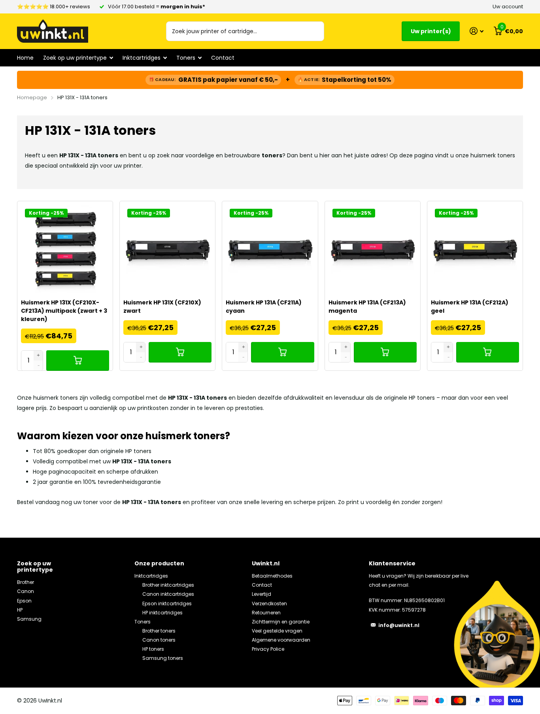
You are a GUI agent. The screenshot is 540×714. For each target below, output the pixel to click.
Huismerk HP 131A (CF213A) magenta (367, 306)
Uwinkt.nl (265, 563)
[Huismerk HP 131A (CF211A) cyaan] (270, 249)
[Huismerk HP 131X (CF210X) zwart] (167, 249)
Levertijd (261, 594)
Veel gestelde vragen (277, 630)
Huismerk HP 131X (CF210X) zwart (162, 306)
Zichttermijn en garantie (281, 621)
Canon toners (159, 640)
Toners (142, 621)
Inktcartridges (151, 575)
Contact (222, 58)
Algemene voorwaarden (281, 640)
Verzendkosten (269, 603)
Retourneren (266, 612)
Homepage (32, 97)
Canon (25, 591)
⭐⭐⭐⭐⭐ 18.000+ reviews (53, 6)
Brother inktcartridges (168, 585)
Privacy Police (268, 649)
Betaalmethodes (272, 575)
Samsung (29, 619)
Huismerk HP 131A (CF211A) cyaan (264, 306)
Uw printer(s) (431, 31)
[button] (38, 356)
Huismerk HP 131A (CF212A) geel (469, 306)
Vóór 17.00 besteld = (156, 6)
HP (20, 609)
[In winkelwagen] (77, 360)
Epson (24, 600)
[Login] (476, 31)
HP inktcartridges (162, 612)
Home (25, 58)
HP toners (153, 649)
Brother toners (159, 630)
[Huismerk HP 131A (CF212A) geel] (475, 249)
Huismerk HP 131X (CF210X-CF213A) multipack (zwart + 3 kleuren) (64, 310)
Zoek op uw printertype (35, 566)
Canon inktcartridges (168, 594)
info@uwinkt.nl (398, 625)
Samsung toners (162, 658)
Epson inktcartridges (167, 603)
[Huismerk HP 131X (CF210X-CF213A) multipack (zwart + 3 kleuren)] (65, 249)
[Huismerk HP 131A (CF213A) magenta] (373, 249)
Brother (25, 582)
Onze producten (159, 563)
